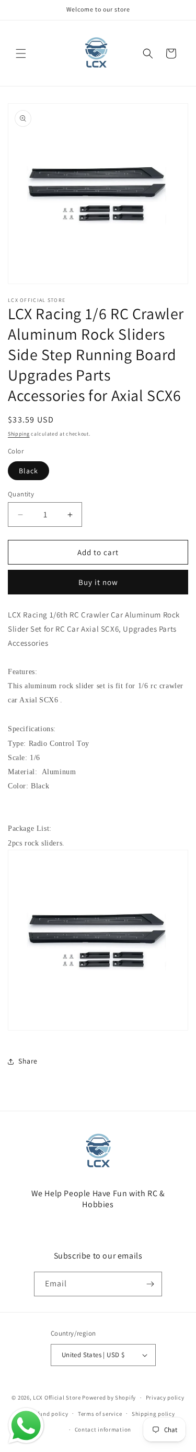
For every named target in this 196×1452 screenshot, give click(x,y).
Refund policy (49, 1413)
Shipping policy (153, 1413)
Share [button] (28, 1061)
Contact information (103, 1429)
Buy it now (98, 582)
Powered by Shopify (109, 1397)
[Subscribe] (150, 1284)
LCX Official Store (57, 1397)
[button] (20, 53)
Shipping (19, 433)
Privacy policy (165, 1397)
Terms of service (100, 1413)
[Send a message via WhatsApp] (26, 1426)
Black (28, 470)
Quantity (21, 494)
